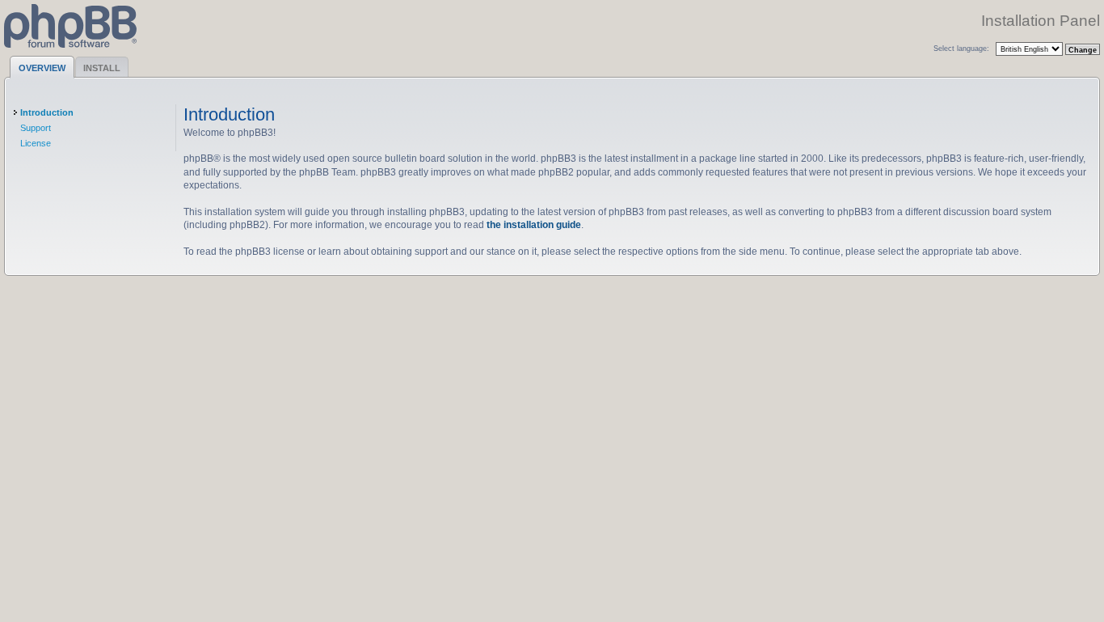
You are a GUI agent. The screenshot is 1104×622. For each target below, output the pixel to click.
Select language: (961, 48)
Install (101, 68)
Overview (42, 68)
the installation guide (534, 224)
